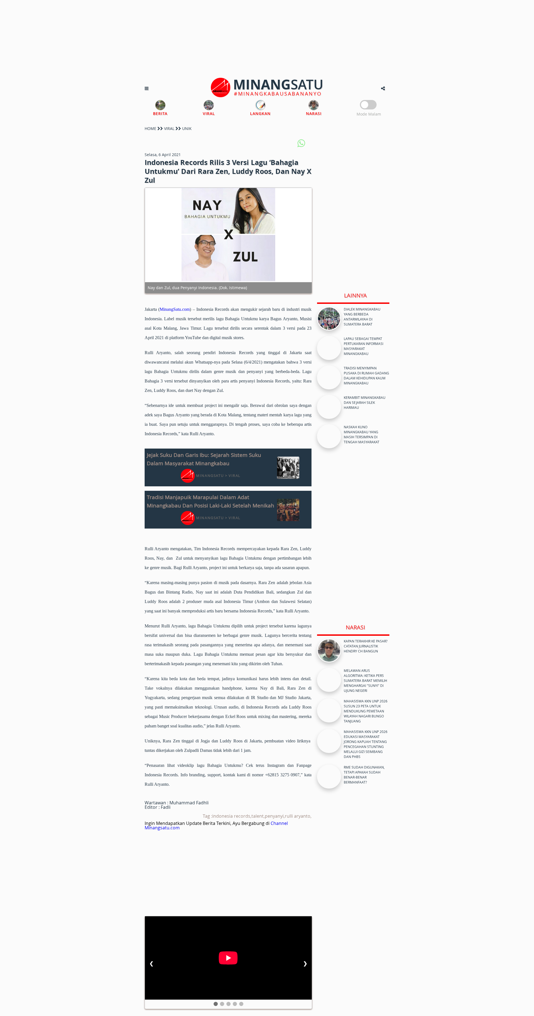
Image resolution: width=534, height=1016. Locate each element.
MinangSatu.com (175, 309)
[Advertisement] (267, 39)
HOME (150, 128)
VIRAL (169, 128)
